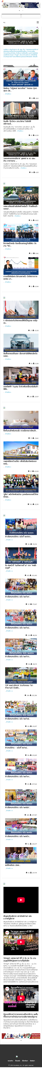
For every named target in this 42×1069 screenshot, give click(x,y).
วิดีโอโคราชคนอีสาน (7, 884)
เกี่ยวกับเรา (25, 1061)
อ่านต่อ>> (7, 94)
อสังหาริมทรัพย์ (6, 408)
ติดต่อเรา (32, 1061)
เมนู (4, 22)
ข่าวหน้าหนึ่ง (6, 66)
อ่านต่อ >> (9, 540)
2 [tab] (23, 10)
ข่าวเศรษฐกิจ (6, 184)
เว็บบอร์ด (17, 1061)
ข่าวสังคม (5, 516)
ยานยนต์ (5, 298)
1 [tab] (19, 10)
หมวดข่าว (10, 1061)
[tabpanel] (21, 5)
